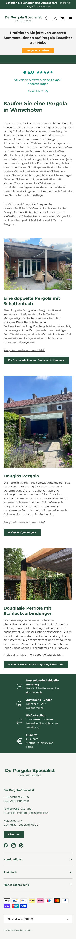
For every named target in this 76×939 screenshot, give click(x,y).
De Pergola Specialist (21, 930)
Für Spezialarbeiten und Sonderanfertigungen (36, 360)
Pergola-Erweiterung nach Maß (24, 350)
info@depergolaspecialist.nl (45, 654)
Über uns (13, 834)
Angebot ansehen (38, 50)
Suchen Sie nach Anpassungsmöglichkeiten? (35, 664)
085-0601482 (22, 808)
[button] (62, 18)
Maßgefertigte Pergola (22, 532)
